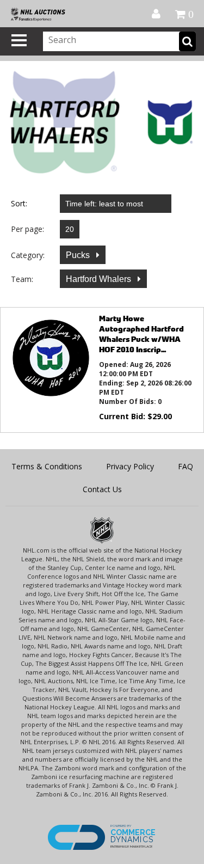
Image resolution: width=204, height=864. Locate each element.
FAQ (185, 466)
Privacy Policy (130, 466)
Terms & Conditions (46, 466)
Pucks (79, 255)
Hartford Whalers (99, 279)
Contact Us (102, 489)
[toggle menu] (19, 40)
